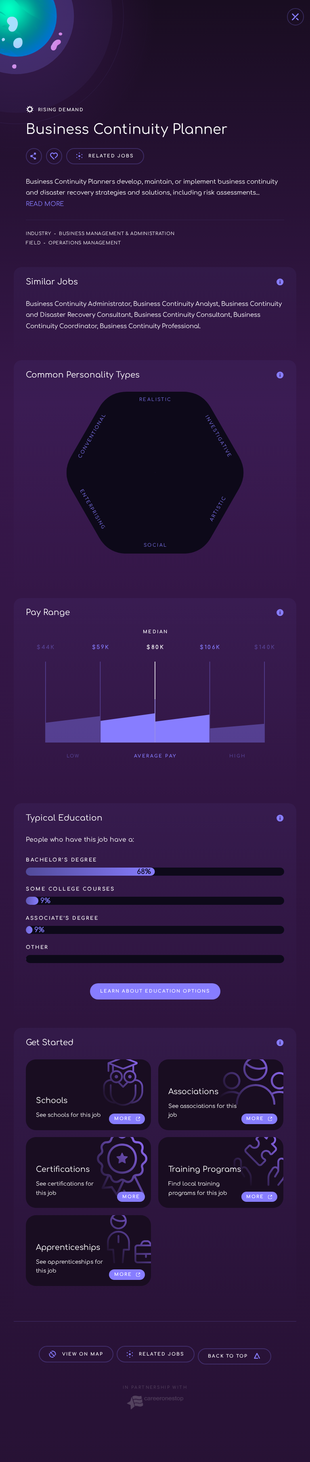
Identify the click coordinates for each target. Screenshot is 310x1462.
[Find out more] (280, 282)
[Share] (34, 156)
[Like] (54, 156)
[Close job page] (295, 16)
